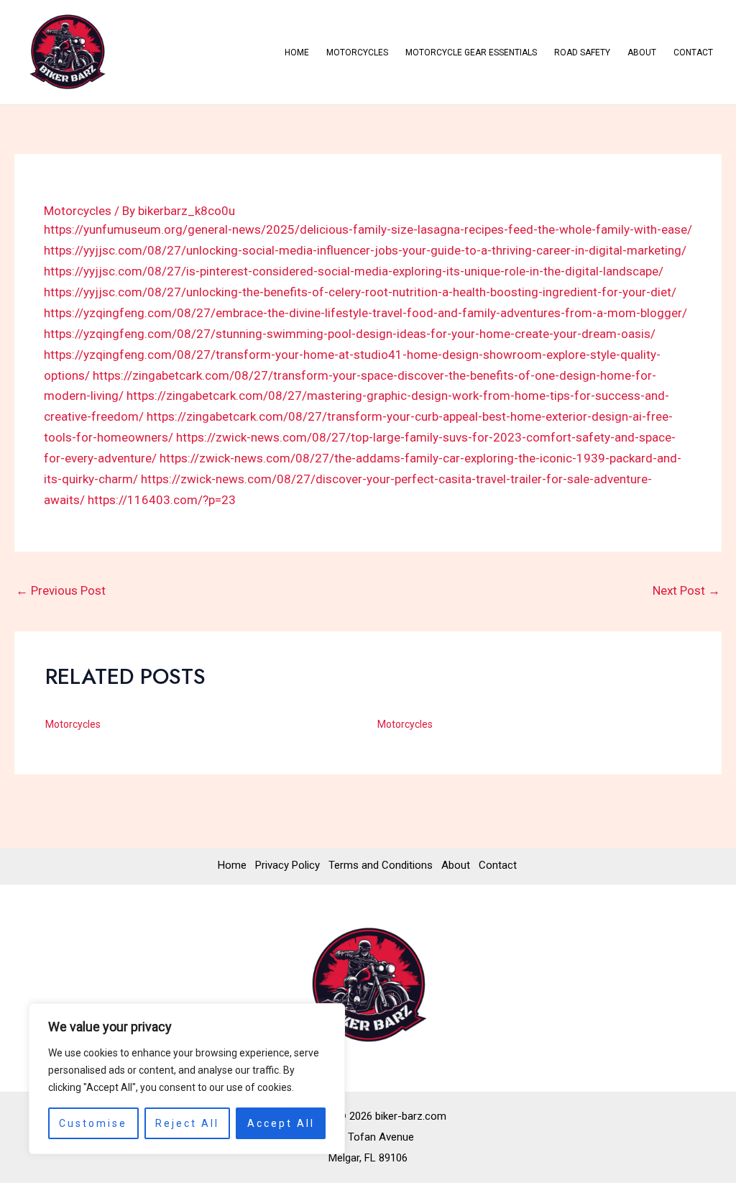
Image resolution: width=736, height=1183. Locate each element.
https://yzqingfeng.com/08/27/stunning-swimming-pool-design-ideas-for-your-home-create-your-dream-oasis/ (350, 333)
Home (297, 52)
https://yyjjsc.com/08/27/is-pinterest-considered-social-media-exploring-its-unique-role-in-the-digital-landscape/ (353, 271)
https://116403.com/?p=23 (162, 500)
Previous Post (61, 590)
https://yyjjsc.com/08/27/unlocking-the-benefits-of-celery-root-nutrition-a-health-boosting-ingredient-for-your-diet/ (360, 292)
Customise (93, 1123)
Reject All (187, 1123)
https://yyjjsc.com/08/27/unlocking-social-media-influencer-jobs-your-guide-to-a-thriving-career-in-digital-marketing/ (365, 250)
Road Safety (582, 52)
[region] (187, 1078)
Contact (693, 52)
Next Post (686, 590)
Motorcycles (357, 52)
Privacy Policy (287, 865)
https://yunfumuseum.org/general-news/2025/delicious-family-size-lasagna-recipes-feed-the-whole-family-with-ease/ (368, 229)
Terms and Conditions (380, 865)
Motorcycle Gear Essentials (471, 52)
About (641, 52)
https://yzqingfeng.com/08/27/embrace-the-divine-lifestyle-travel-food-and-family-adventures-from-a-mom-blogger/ (365, 313)
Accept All (281, 1123)
